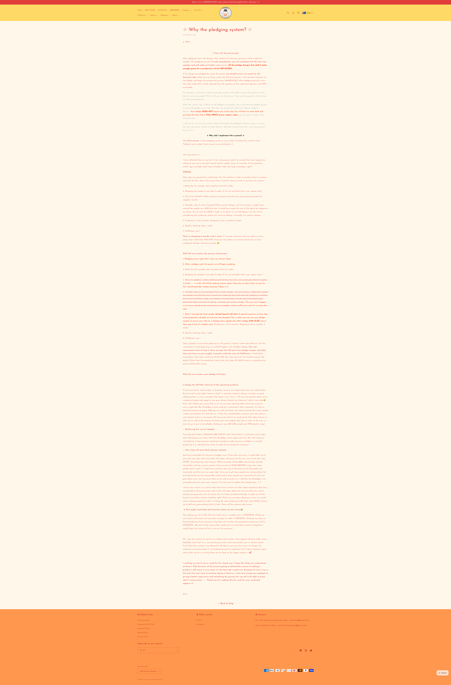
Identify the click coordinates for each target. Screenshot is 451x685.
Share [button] (188, 42)
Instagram (200, 624)
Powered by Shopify (155, 679)
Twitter (199, 620)
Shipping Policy (143, 628)
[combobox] (307, 13)
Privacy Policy (142, 637)
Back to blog (226, 603)
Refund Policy (142, 633)
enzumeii (146, 679)
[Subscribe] (177, 650)
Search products (143, 620)
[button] (187, 10)
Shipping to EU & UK (145, 624)
